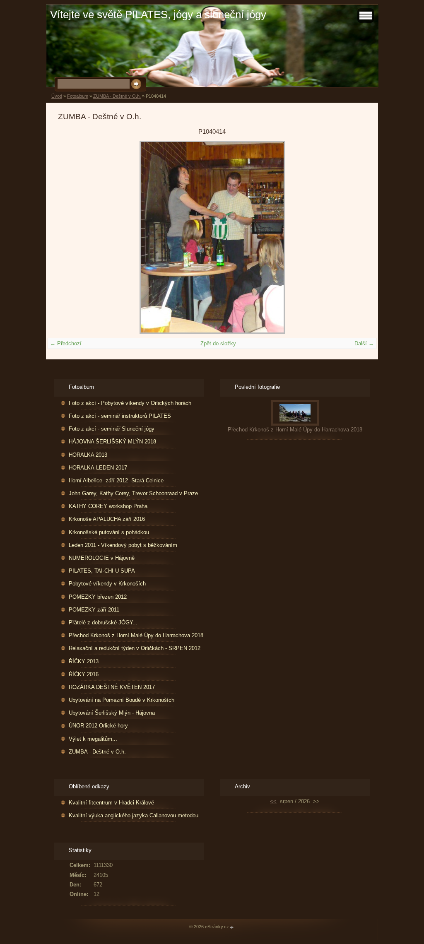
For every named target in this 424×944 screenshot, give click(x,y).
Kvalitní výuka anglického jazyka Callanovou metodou (133, 815)
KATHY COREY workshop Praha (108, 506)
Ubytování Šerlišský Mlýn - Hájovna (112, 713)
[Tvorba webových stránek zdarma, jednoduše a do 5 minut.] (232, 927)
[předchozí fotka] (71, 237)
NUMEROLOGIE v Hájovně (102, 558)
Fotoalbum (77, 96)
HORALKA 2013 (88, 455)
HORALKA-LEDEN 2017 (98, 468)
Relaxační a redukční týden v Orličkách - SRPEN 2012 (134, 648)
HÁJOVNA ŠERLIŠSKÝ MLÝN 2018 (112, 441)
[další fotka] (352, 237)
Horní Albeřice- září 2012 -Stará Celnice (116, 480)
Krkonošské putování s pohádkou (109, 532)
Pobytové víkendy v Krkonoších (107, 583)
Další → (364, 343)
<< (273, 801)
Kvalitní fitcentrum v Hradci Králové (111, 803)
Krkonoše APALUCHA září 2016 (107, 519)
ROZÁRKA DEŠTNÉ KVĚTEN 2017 (112, 687)
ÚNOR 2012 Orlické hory (98, 725)
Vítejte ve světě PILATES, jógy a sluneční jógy (158, 14)
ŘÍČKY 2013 (84, 661)
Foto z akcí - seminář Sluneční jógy (111, 429)
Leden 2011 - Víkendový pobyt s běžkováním (123, 545)
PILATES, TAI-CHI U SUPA (102, 571)
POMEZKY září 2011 (94, 610)
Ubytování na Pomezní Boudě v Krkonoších (121, 700)
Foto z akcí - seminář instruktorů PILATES (120, 416)
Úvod (56, 96)
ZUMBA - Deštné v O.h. (117, 96)
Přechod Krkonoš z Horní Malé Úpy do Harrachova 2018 (136, 635)
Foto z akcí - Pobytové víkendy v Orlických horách (130, 403)
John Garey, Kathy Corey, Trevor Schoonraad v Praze (133, 493)
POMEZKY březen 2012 (98, 597)
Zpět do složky (218, 343)
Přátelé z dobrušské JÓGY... (103, 622)
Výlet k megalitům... (93, 739)
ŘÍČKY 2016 (84, 674)
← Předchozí (66, 343)
